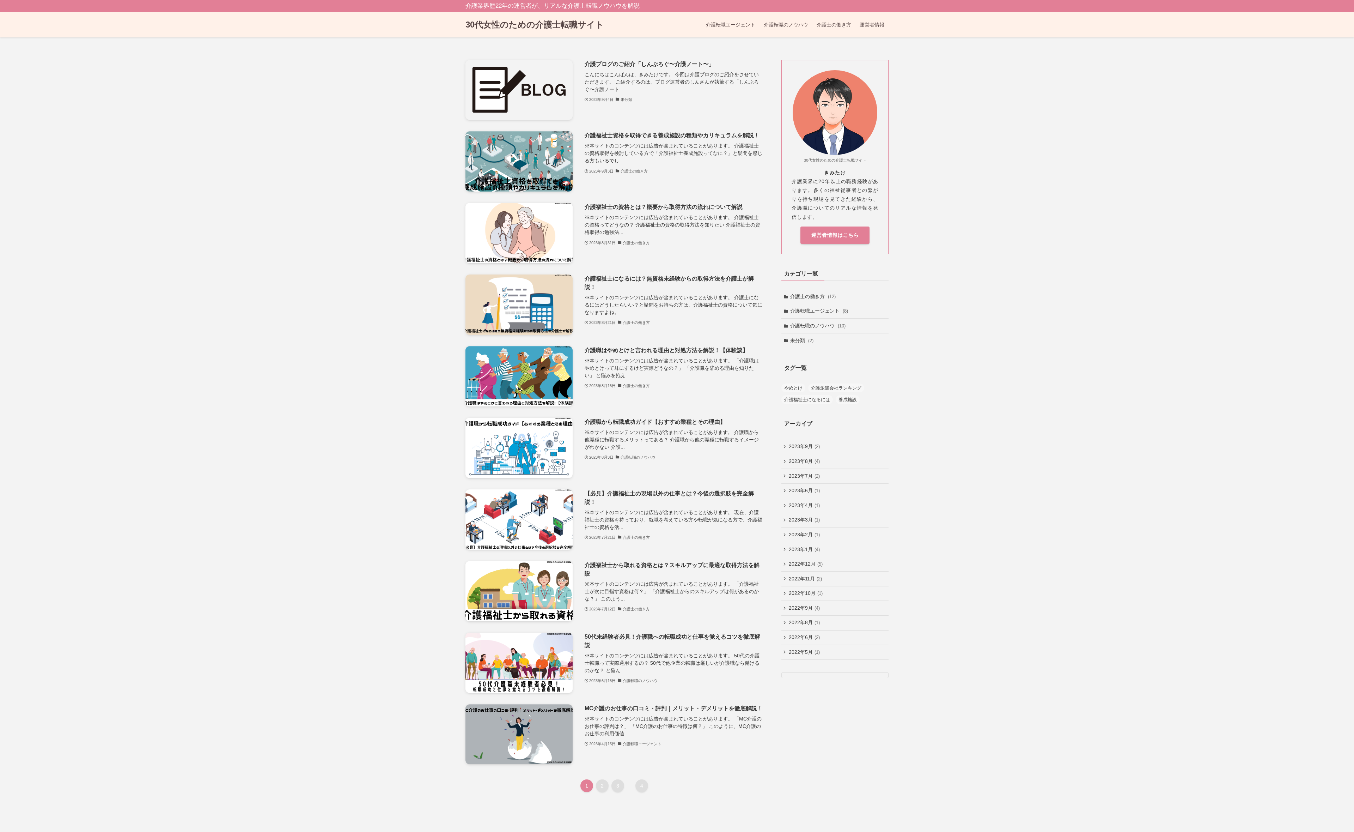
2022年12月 (806, 564)
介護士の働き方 (813, 296)
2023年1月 (804, 549)
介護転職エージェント (819, 311)
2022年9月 (804, 608)
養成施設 (847, 399)
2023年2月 (804, 534)
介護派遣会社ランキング (836, 388)
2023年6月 (804, 490)
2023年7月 (804, 476)
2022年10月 (806, 593)
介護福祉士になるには (807, 399)
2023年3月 (804, 520)
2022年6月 (804, 637)
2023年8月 (804, 461)
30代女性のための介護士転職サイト (534, 24)
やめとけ (793, 388)
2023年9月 (804, 446)
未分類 (801, 340)
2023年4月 (804, 505)
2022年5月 (804, 652)
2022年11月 (805, 578)
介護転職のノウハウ (818, 325)
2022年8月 (804, 622)
